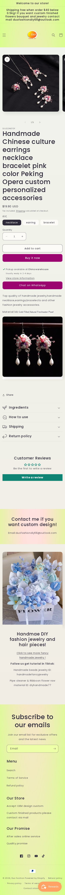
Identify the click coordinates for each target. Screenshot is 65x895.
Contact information (34, 888)
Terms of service (33, 883)
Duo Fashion (18, 878)
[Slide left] (25, 122)
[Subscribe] (54, 749)
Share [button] (10, 395)
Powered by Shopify (35, 878)
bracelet (49, 222)
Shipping (20, 211)
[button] (4, 35)
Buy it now (32, 258)
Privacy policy (14, 883)
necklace (12, 222)
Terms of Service (17, 778)
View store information (20, 278)
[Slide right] (40, 122)
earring (31, 222)
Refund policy (15, 785)
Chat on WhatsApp (32, 285)
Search (11, 770)
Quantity (7, 229)
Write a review (32, 477)
